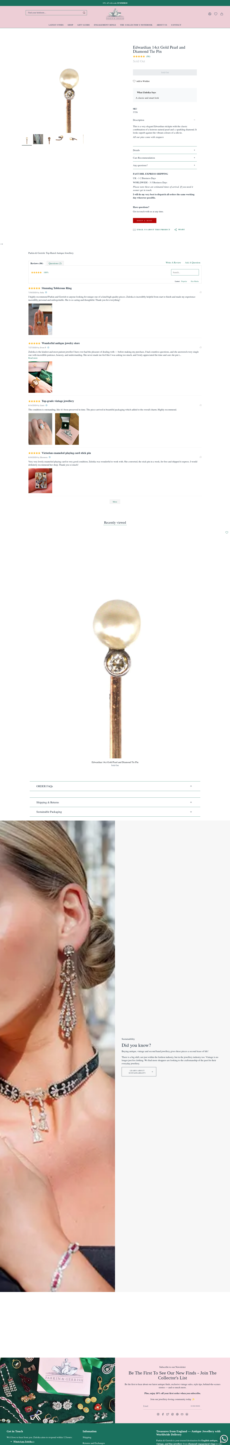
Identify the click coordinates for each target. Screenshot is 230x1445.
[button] (70, 25)
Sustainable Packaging (49, 812)
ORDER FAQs (44, 786)
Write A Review (173, 262)
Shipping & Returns (47, 802)
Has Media (195, 281)
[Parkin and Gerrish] (115, 14)
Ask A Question (192, 262)
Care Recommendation (144, 157)
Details (136, 150)
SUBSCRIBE (195, 1406)
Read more (33, 357)
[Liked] (201, 292)
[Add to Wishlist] (227, 532)
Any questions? (140, 165)
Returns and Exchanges (94, 1443)
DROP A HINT (145, 220)
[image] (40, 319)
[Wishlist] (216, 14)
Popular (184, 281)
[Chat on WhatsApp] (224, 1439)
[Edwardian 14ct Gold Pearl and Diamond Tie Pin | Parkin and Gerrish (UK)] (27, 139)
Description (138, 119)
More (115, 501)
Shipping (87, 1437)
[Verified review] (46, 292)
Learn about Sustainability (137, 1071)
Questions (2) (55, 263)
